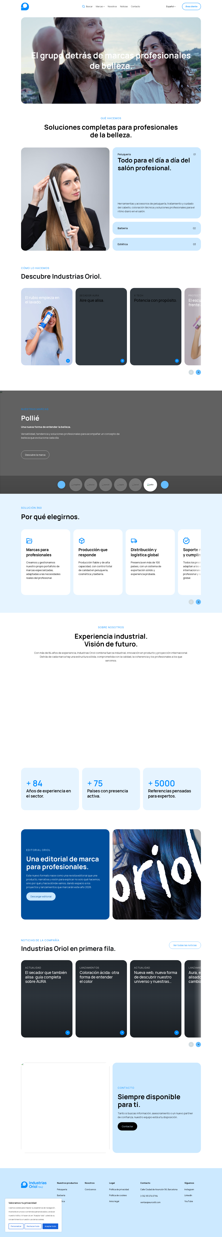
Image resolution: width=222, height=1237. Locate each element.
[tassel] (135, 484)
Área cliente (191, 6)
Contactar (127, 1126)
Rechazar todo (33, 1226)
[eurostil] (105, 484)
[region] (33, 1215)
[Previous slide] (191, 372)
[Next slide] (198, 372)
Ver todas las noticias (185, 945)
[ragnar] (120, 484)
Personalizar (16, 1226)
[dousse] (90, 484)
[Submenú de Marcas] (104, 6)
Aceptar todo (50, 1226)
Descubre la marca (35, 454)
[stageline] (76, 484)
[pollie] (150, 484)
